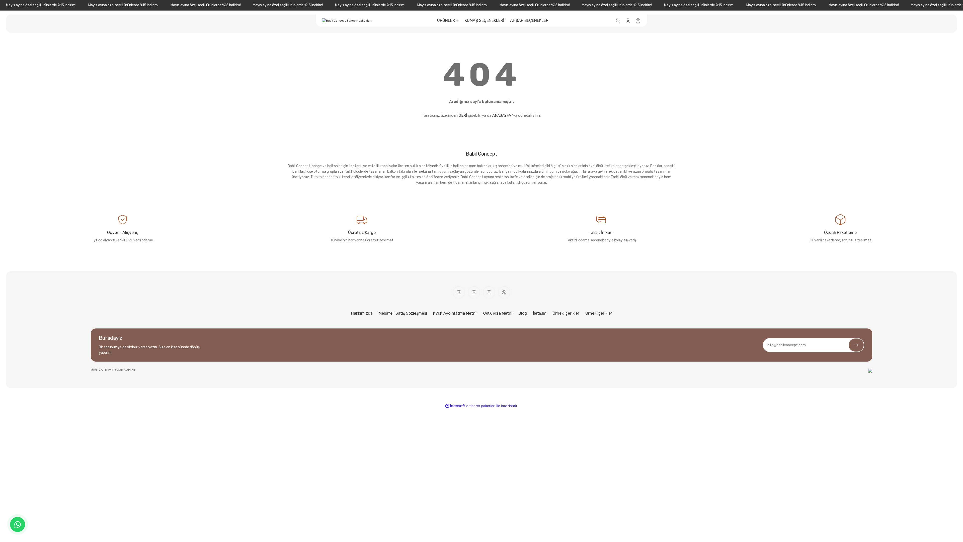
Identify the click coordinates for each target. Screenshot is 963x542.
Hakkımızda (362, 313)
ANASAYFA (501, 115)
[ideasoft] (455, 405)
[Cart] (638, 21)
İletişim (539, 313)
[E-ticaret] (481, 406)
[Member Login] (628, 21)
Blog (522, 313)
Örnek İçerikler (565, 313)
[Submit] (856, 345)
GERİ (463, 115)
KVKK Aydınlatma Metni (454, 313)
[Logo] (347, 21)
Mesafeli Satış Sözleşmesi (403, 313)
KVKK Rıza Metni (497, 313)
